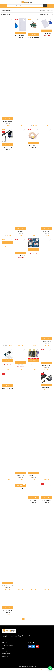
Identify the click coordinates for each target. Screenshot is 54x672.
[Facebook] (30, 646)
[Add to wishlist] (11, 19)
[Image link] (9, 630)
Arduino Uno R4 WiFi (33, 252)
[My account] (52, 5)
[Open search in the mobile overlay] (27, 5)
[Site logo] (27, 2)
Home (2, 10)
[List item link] (14, 645)
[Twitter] (33, 646)
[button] (7, 118)
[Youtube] (37, 646)
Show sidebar (6, 14)
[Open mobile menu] (1, 5)
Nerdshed (24, 666)
